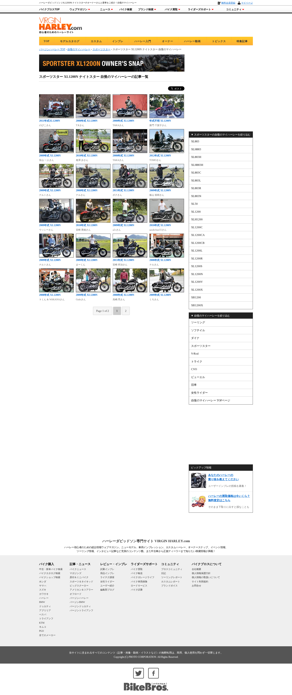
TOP (46, 41)
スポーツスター (201, 346)
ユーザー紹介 (107, 585)
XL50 (194, 203)
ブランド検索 (145, 9)
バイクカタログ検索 (49, 573)
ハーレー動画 (192, 41)
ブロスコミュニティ (171, 569)
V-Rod (195, 353)
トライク (196, 361)
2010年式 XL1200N (86, 155)
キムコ (42, 627)
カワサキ (44, 594)
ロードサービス (139, 585)
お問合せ (196, 585)
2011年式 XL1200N (123, 190)
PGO (41, 631)
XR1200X (197, 305)
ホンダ (42, 581)
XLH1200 (197, 219)
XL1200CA (198, 235)
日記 (163, 573)
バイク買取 (171, 9)
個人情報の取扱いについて (206, 577)
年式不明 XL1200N (160, 120)
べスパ (42, 614)
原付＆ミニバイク (79, 577)
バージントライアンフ (81, 610)
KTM (41, 622)
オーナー (167, 41)
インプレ (117, 41)
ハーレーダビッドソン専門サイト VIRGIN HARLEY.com (146, 541)
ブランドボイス (169, 585)
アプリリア (45, 610)
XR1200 (196, 297)
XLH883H (197, 164)
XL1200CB (198, 242)
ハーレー (44, 598)
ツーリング (198, 322)
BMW (42, 602)
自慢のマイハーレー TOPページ (210, 400)
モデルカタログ (70, 41)
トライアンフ (46, 618)
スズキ (42, 589)
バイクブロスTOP (49, 9)
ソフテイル (198, 330)
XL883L (196, 180)
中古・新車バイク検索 (51, 569)
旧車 (194, 384)
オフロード (75, 594)
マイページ (247, 2)
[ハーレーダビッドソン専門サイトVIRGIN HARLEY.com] (60, 25)
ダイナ (195, 338)
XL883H (196, 157)
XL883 (195, 141)
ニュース (105, 9)
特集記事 (242, 41)
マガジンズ (75, 573)
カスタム (96, 41)
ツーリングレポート (171, 577)
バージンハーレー (79, 598)
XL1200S (196, 266)
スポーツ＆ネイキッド (81, 581)
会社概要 (196, 569)
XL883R (196, 188)
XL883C (196, 172)
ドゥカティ (45, 606)
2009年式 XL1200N (50, 155)
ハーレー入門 (142, 41)
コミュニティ (234, 9)
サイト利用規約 (200, 581)
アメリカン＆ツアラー (81, 589)
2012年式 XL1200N (160, 155)
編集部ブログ (107, 589)
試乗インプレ (107, 569)
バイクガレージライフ (142, 577)
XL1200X (197, 289)
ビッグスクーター (79, 585)
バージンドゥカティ (80, 606)
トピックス (219, 41)
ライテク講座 (107, 577)
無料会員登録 (228, 2)
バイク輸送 (137, 573)
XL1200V (197, 281)
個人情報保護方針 (201, 573)
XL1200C (197, 227)
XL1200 (196, 211)
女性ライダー (199, 392)
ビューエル (198, 377)
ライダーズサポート (199, 9)
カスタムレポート (170, 581)
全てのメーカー (47, 635)
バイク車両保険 (139, 581)
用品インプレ (107, 573)
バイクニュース (78, 569)
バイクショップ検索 (49, 577)
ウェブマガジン (78, 9)
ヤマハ (42, 585)
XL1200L (196, 250)
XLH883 (196, 149)
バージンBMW (77, 602)
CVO (194, 369)
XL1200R (197, 258)
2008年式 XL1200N (86, 120)
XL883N (196, 196)
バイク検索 (125, 9)
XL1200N (197, 274)
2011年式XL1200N (49, 120)
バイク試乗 (137, 589)
